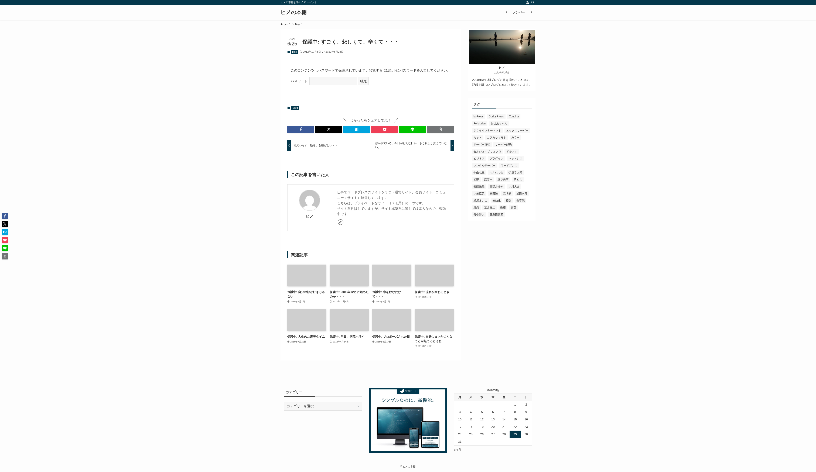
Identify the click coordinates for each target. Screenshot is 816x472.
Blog (294, 52)
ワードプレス (509, 165)
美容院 (520, 200)
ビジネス (478, 158)
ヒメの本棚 (293, 12)
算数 (508, 200)
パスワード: (300, 81)
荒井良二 (489, 207)
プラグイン (496, 158)
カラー (515, 137)
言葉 (513, 207)
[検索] (533, 2)
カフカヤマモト (496, 137)
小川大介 (514, 186)
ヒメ (309, 216)
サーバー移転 (481, 144)
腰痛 (476, 207)
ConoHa (514, 116)
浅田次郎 (521, 193)
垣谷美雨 (503, 179)
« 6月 (457, 449)
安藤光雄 (478, 186)
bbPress (478, 116)
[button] (300, 129)
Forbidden (479, 123)
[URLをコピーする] (440, 129)
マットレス (515, 158)
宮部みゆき (496, 186)
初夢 (476, 179)
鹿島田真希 (496, 214)
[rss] (527, 2)
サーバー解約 (503, 144)
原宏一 (488, 179)
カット (477, 137)
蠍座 (503, 207)
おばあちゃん (499, 123)
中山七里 (478, 172)
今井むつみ (496, 172)
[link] (340, 222)
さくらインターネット (487, 130)
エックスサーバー (517, 130)
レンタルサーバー (484, 165)
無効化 (496, 200)
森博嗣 (507, 193)
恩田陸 (494, 193)
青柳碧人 (478, 214)
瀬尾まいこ (480, 200)
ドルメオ (511, 151)
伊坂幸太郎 (515, 172)
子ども (518, 179)
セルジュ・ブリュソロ (487, 151)
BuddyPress (496, 116)
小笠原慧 (478, 193)
